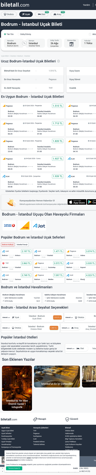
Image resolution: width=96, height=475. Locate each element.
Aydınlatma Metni (12, 460)
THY (34, 431)
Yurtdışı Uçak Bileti (8, 439)
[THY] (9, 225)
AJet (34, 439)
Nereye (31, 41)
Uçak (27, 14)
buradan (23, 464)
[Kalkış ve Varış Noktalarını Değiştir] (24, 43)
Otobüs (10, 14)
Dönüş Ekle (71, 40)
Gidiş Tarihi (54, 40)
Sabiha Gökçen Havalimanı (55, 295)
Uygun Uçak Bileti (7, 431)
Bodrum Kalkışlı (7, 244)
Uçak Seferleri (6, 433)
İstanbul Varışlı (22, 244)
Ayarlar (75, 468)
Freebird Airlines (39, 442)
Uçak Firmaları (6, 442)
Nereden (10, 41)
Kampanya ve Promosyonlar (11, 447)
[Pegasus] (24, 225)
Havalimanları (6, 444)
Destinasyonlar (6, 436)
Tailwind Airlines (39, 444)
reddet (29, 458)
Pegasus (36, 433)
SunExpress (37, 436)
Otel (44, 14)
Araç (60, 14)
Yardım (86, 5)
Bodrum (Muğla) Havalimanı (13, 295)
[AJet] (39, 225)
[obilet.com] (15, 7)
